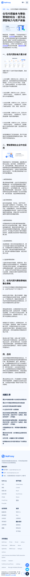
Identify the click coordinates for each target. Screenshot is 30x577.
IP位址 (3, 497)
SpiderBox (4, 549)
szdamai (4, 567)
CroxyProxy (4, 500)
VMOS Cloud (12, 549)
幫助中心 (18, 512)
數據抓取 (4, 512)
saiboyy (23, 542)
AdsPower (4, 542)
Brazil (17, 491)
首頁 (4, 9)
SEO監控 (4, 518)
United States (19, 484)
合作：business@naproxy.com (11, 473)
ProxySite (4, 503)
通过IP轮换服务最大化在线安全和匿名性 (15, 399)
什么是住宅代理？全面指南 (11, 409)
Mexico (17, 497)
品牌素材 (18, 518)
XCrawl (16, 542)
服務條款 (18, 525)
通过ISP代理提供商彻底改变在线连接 (14, 403)
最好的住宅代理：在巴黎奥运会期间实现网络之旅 (15, 434)
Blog (8, 9)
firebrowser (4, 545)
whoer (19, 545)
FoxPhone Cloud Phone (7, 564)
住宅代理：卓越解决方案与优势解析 (13, 438)
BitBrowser (12, 545)
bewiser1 (10, 561)
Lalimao (4, 552)
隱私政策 (8, 575)
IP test (10, 542)
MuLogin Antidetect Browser (15, 567)
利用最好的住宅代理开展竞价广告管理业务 (15, 442)
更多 (17, 500)
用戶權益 (18, 531)
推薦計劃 (4, 491)
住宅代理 (4, 494)
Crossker (4, 561)
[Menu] (27, 2)
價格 (3, 487)
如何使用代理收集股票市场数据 (12, 406)
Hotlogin (20, 549)
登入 (23, 2)
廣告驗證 (4, 515)
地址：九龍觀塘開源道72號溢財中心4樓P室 (15, 476)
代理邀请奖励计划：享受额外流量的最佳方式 (15, 428)
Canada (18, 487)
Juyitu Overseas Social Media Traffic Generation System (13, 556)
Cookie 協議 (13, 575)
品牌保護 (4, 525)
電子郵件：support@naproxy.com (12, 470)
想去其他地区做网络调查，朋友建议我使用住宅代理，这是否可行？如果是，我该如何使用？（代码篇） (15, 415)
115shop (18, 564)
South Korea (19, 494)
